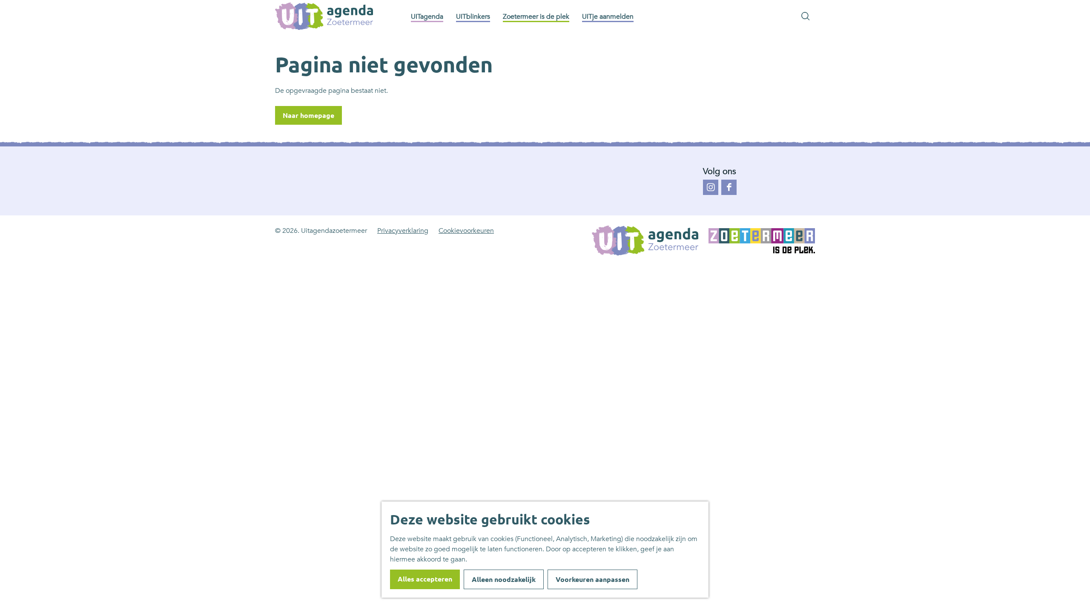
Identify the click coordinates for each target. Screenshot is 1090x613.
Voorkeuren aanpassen (592, 579)
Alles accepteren (425, 579)
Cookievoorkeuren (466, 230)
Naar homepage (308, 115)
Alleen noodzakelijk (504, 579)
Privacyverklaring (402, 230)
